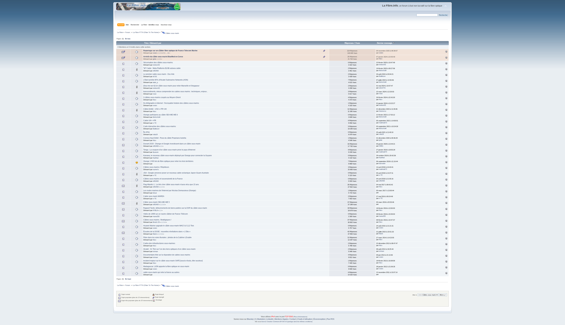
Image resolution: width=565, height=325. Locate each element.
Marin (155, 234)
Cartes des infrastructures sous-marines (159, 243)
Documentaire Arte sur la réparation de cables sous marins (166, 255)
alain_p (155, 82)
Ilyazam (155, 152)
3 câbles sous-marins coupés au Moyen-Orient (162, 97)
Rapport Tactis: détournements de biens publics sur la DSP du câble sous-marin (175, 208)
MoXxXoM (382, 70)
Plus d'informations (300, 316)
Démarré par (155, 43)
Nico (380, 59)
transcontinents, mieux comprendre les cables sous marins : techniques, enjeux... (175, 91)
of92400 (156, 71)
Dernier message (385, 43)
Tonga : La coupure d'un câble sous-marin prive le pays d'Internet (169, 150)
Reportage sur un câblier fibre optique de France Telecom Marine (170, 51)
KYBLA (155, 210)
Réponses (349, 43)
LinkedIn (269, 319)
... (166, 53)
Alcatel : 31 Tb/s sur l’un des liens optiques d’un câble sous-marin (169, 249)
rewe (154, 94)
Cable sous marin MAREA (153, 196)
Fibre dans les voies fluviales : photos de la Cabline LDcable (167, 237)
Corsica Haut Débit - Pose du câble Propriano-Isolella (164, 138)
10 (168, 53)
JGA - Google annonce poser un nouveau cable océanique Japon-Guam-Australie (176, 173)
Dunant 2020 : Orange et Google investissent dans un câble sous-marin (171, 144)
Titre (146, 43)
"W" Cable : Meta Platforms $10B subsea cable (162, 68)
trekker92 (156, 65)
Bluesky (250, 319)
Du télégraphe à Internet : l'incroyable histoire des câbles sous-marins (171, 103)
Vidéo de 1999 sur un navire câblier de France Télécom (165, 214)
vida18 (155, 134)
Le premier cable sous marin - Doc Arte (158, 74)
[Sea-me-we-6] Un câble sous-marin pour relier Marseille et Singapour (171, 86)
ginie (154, 59)
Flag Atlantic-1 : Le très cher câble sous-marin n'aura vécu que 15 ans (171, 184)
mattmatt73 (383, 123)
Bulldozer (382, 76)
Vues (357, 43)
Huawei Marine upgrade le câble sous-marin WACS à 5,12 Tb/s (168, 226)
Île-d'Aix (146, 132)
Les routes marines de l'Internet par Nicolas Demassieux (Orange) (169, 190)
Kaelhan (156, 158)
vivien (155, 53)
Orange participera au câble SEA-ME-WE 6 (160, 115)
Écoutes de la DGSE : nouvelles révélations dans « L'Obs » (166, 232)
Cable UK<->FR (149, 120)
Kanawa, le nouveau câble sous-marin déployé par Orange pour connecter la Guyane (177, 155)
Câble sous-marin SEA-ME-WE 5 (156, 202)
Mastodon (261, 319)
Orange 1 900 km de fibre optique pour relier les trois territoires (168, 161)
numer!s (156, 169)
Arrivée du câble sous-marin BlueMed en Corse (163, 57)
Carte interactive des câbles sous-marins (159, 126)
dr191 (155, 76)
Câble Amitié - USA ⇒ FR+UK (155, 109)
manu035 (156, 216)
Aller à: (414, 295)
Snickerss (382, 111)
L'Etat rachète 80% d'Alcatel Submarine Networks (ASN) (165, 80)
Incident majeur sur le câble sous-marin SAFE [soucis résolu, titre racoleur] (173, 261)
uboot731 (382, 88)
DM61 (381, 146)
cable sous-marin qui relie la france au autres (161, 272)
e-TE (154, 123)
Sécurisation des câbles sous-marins (158, 62)
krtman (155, 251)
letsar (155, 193)
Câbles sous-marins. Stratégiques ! (157, 220)
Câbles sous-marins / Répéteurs (156, 167)
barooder (382, 163)
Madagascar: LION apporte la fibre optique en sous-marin (166, 266)
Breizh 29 (156, 222)
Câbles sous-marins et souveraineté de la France (163, 179)
